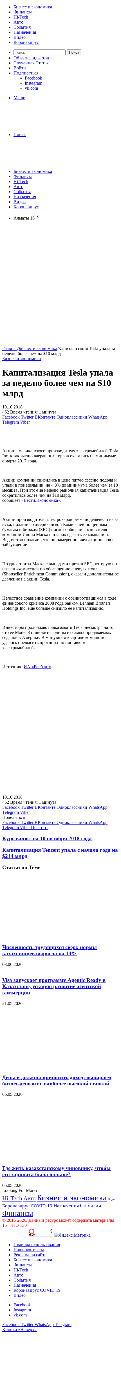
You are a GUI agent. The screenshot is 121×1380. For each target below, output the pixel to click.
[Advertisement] (60, 285)
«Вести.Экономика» (40, 500)
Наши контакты (29, 1249)
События (22, 27)
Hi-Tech (21, 17)
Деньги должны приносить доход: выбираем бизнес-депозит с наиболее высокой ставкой (56, 1080)
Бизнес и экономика (33, 6)
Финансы (23, 12)
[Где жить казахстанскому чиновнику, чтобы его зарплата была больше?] (57, 1157)
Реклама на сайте (30, 1254)
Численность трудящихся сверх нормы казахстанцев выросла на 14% (49, 950)
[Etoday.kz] (44, 125)
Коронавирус (26, 42)
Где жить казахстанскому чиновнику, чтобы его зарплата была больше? (56, 1171)
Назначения (25, 32)
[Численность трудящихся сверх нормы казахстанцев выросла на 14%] (57, 936)
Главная (9, 348)
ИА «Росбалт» (37, 666)
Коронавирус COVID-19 (27, 1206)
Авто (18, 22)
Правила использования (37, 1244)
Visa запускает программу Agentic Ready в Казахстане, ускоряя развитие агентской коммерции (54, 986)
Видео (20, 37)
